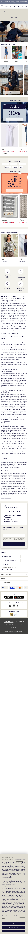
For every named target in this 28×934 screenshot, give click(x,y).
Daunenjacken (16, 473)
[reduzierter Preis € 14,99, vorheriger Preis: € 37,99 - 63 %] (9, 206)
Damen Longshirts (20, 494)
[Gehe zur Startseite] (6, 6)
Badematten (22, 164)
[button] (2, 6)
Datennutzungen (19, 861)
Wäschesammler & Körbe (7, 485)
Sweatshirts (23, 493)
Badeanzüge (4, 475)
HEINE (3, 578)
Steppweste (12, 489)
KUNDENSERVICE (6, 574)
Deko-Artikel (4, 476)
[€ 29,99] (9, 245)
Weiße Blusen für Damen (13, 493)
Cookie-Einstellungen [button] (14, 627)
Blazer (19, 356)
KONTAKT (4, 552)
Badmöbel (20, 404)
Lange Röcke (12, 481)
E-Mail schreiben (7, 557)
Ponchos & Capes (17, 483)
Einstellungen (13, 931)
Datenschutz (21, 621)
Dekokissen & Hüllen (6, 478)
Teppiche (15, 167)
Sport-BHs (16, 485)
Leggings (20, 478)
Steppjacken (15, 478)
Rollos (23, 486)
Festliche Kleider (20, 489)
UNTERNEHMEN (5, 582)
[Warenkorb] (26, 6)
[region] (14, 894)
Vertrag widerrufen (9, 621)
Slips (23, 483)
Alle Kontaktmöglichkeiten (10, 560)
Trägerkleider (4, 494)
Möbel (21, 167)
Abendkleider (14, 311)
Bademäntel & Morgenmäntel (16, 480)
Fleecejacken (4, 491)
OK (13, 923)
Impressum (14, 624)
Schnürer (10, 475)
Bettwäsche (5, 164)
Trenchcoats (23, 473)
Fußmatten (14, 164)
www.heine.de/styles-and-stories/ (12, 467)
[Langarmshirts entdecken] (14, 31)
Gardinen (7, 167)
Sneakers (10, 476)
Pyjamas (10, 473)
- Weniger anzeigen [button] (6, 498)
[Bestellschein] (18, 6)
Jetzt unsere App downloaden (14, 594)
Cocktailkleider (9, 361)
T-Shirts (10, 483)
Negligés (18, 488)
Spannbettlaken (11, 488)
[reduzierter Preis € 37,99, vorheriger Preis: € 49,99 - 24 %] (9, 135)
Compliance (21, 624)
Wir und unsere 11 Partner (7, 859)
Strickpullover (11, 494)
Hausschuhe (16, 475)
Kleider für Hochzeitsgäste (14, 491)
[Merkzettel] (22, 6)
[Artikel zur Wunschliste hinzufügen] (17, 126)
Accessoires (4, 473)
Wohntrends (19, 318)
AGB (16, 621)
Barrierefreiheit (8, 624)
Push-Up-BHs (4, 481)
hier (18, 874)
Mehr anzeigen (6, 540)
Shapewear (22, 475)
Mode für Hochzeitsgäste (15, 486)
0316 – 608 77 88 (6, 570)
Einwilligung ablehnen (13, 927)
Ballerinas (15, 476)
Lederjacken (22, 476)
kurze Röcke (4, 488)
